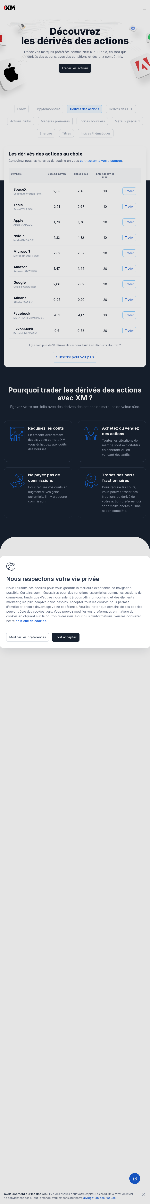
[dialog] (75, 602)
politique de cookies (31, 621)
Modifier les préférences (27, 637)
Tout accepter (66, 637)
